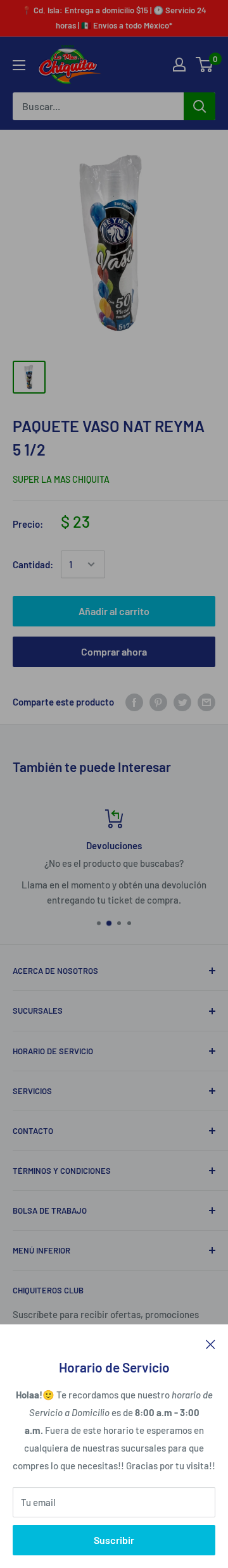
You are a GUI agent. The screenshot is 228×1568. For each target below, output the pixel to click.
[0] (205, 64)
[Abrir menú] (19, 65)
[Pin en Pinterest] (158, 701)
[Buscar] (199, 106)
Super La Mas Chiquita (61, 479)
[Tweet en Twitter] (182, 701)
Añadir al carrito (114, 611)
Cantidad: (33, 564)
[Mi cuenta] (179, 65)
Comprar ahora (114, 651)
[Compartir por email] (206, 701)
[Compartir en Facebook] (134, 701)
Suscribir (114, 1540)
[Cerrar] (210, 1343)
